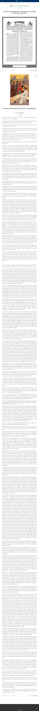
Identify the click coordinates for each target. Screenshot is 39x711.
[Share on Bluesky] (35, 70)
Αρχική (3, 3)
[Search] (36, 1)
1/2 (13, 66)
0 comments (12, 70)
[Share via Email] (36, 70)
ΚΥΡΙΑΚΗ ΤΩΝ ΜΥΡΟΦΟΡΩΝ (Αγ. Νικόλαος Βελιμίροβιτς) (19, 108)
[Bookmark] (35, 75)
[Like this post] (29, 70)
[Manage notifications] (37, 709)
